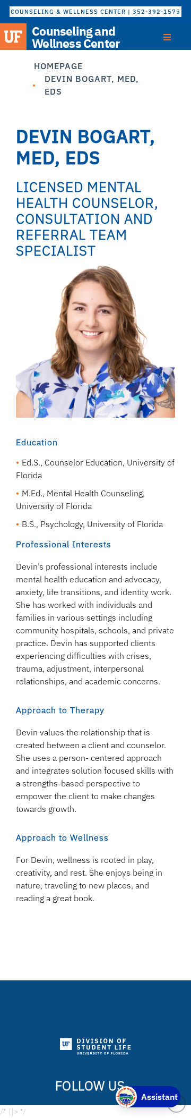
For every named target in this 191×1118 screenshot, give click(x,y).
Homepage (58, 66)
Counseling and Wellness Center (75, 37)
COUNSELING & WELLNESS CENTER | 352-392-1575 (95, 11)
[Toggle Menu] (167, 37)
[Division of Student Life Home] (95, 1046)
